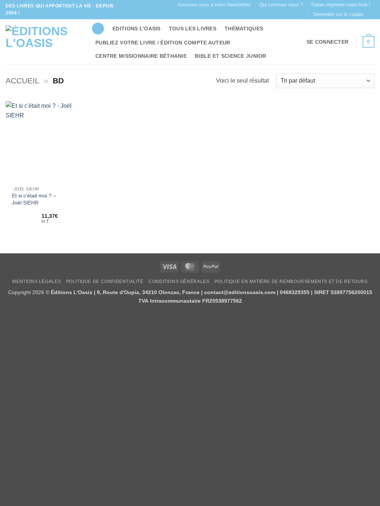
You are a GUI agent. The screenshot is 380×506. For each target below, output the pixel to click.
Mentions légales (36, 281)
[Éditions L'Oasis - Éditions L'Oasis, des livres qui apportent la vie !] (43, 41)
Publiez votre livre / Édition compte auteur (162, 43)
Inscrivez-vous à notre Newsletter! (214, 4)
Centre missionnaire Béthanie (141, 56)
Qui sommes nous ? (281, 4)
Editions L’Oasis (136, 28)
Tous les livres (192, 28)
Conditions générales (178, 281)
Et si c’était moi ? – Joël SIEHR (34, 199)
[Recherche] (98, 29)
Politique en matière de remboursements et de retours (291, 281)
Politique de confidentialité (105, 281)
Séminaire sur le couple (338, 14)
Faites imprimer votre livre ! (340, 4)
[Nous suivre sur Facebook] (370, 14)
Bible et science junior (230, 56)
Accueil (22, 80)
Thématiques (244, 28)
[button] (327, 42)
